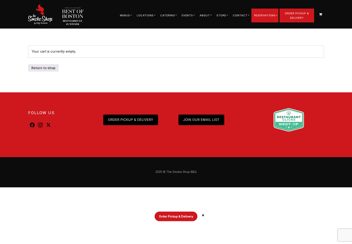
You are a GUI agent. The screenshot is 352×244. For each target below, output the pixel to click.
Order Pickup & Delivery (130, 120)
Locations (145, 15)
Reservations (265, 15)
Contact (240, 15)
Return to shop (43, 68)
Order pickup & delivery (297, 15)
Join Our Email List (201, 120)
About (205, 15)
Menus (125, 15)
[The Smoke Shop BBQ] (43, 14)
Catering (167, 15)
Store (221, 15)
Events (187, 15)
